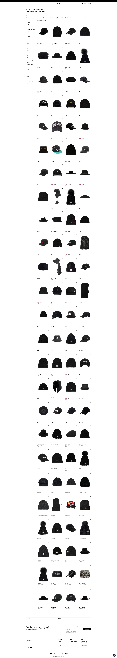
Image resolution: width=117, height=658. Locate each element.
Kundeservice (72, 642)
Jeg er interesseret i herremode (83, 626)
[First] (27, 618)
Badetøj (28, 43)
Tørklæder (29, 41)
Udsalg (27, 6)
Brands (45, 6)
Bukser (28, 50)
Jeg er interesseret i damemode (71, 626)
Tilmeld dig (87, 629)
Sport (42, 6)
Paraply (29, 36)
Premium (48, 6)
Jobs (59, 642)
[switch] (63, 18)
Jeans (27, 55)
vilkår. (75, 631)
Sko (31, 6)
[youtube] (31, 647)
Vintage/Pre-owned (53, 6)
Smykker (28, 69)
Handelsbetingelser (84, 641)
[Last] (89, 618)
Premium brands (71, 17)
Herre (30, 3)
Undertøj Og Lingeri (30, 81)
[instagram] (26, 647)
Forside (26, 9)
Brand (38, 17)
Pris (57, 17)
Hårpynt (29, 31)
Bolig (26, 15)
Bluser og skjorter (29, 45)
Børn (33, 3)
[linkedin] (28, 647)
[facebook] (33, 647)
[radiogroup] (78, 626)
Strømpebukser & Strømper (31, 74)
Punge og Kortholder (30, 64)
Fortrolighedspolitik (84, 642)
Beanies (29, 22)
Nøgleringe (29, 34)
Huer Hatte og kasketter (31, 29)
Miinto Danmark (29, 640)
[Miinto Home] (58, 3)
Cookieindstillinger (84, 645)
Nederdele (28, 62)
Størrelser (44, 17)
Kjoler (27, 57)
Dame (27, 3)
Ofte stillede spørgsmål (73, 641)
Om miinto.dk (60, 641)
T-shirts (28, 76)
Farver (51, 17)
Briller (28, 24)
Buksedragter (29, 48)
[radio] (77, 626)
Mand (26, 88)
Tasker (34, 6)
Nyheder (58, 6)
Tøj (29, 6)
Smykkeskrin (30, 38)
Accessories (38, 6)
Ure (27, 83)
